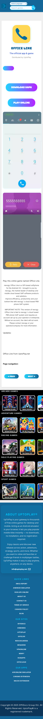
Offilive (21, 636)
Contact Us (22, 601)
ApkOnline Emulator (21, 672)
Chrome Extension (21, 676)
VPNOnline (21, 649)
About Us (21, 596)
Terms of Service (21, 605)
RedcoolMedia (21, 641)
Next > (31, 376)
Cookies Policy (21, 609)
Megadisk (21, 645)
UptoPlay (21, 632)
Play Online (21, 102)
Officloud (21, 662)
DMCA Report (21, 584)
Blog (21, 613)
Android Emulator (21, 588)
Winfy (21, 653)
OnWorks (21, 628)
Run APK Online (21, 592)
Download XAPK (21, 87)
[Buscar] (33, 7)
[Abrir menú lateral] (3, 6)
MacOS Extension (21, 681)
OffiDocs (22, 624)
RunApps (21, 658)
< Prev (11, 376)
